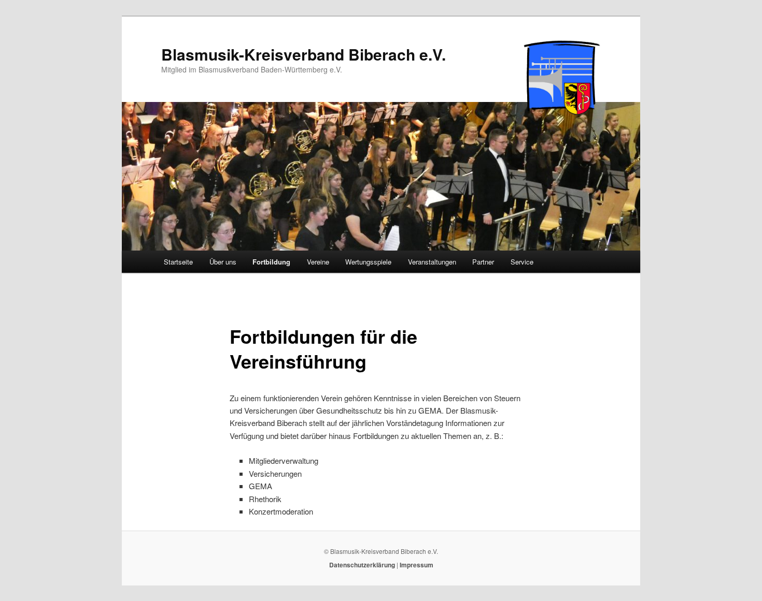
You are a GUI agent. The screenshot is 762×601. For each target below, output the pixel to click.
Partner (483, 262)
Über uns (222, 262)
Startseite (178, 262)
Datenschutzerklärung (362, 564)
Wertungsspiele (368, 262)
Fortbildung (271, 262)
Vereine (318, 262)
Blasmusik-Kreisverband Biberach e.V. (303, 54)
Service (522, 262)
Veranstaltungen (432, 262)
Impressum (416, 564)
